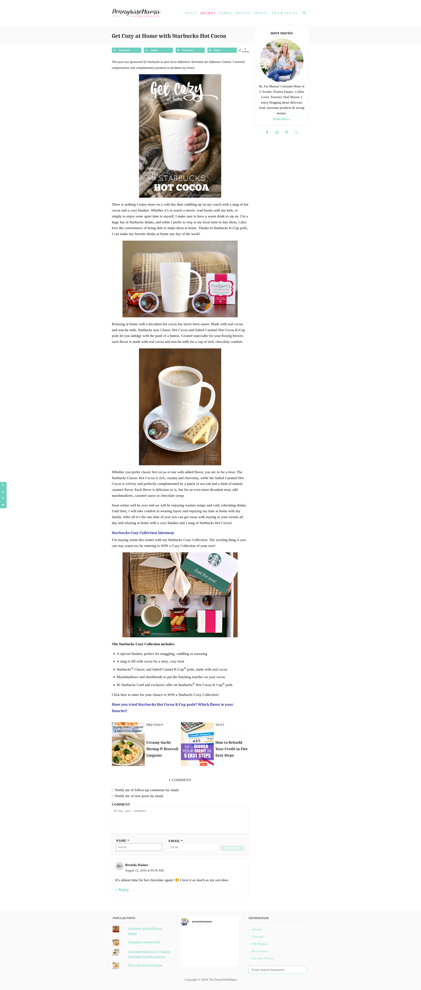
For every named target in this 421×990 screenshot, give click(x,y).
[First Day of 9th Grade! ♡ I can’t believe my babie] (190, 935)
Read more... (281, 118)
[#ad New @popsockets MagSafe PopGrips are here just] (209, 946)
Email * (176, 841)
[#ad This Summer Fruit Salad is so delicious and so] (229, 935)
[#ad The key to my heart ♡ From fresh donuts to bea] (209, 935)
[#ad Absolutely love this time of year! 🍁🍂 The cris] (209, 958)
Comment (121, 804)
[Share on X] (3, 491)
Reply (123, 890)
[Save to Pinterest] (3, 498)
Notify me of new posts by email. (139, 796)
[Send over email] (3, 505)
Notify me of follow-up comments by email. (147, 790)
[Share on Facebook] (3, 485)
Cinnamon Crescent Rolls (144, 942)
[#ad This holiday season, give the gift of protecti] (190, 946)
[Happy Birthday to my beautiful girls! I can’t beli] (229, 946)
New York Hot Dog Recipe (145, 965)
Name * (122, 840)
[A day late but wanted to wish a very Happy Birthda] (190, 958)
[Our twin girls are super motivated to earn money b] (229, 958)
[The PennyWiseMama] (141, 13)
